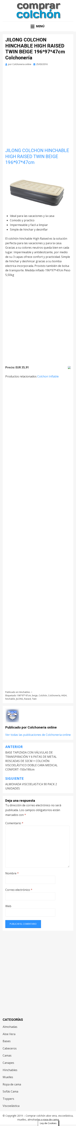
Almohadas (10, 1027)
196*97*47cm (24, 695)
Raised (27, 698)
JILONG (19, 698)
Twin (34, 698)
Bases (7, 1041)
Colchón (43, 695)
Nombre (12, 873)
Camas (7, 1055)
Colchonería (54, 695)
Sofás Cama (10, 1091)
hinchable (10, 698)
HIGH (64, 695)
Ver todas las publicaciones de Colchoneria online (38, 735)
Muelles (8, 1077)
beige (35, 695)
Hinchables (24, 692)
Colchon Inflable (48, 376)
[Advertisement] (38, 108)
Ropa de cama (12, 1084)
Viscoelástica (11, 1106)
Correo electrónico (18, 890)
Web (8, 906)
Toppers (8, 1099)
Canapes (8, 1063)
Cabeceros (10, 1048)
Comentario (14, 823)
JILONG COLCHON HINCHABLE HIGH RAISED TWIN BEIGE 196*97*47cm (37, 156)
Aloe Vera (9, 1034)
